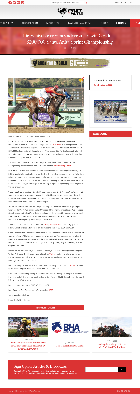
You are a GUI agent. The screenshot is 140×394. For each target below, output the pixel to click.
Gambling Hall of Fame (80, 23)
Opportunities (126, 2)
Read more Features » (46, 308)
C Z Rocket (71, 265)
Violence (52, 254)
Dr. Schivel (56, 144)
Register (121, 23)
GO (122, 369)
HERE (51, 290)
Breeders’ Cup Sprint (62, 166)
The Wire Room (30, 23)
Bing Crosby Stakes (53, 224)
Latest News (53, 23)
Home (117, 2)
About (104, 23)
